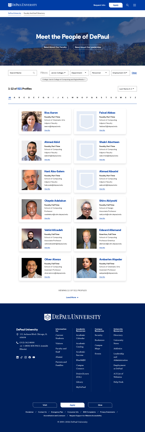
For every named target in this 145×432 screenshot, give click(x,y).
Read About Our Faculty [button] (55, 47)
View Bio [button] (47, 130)
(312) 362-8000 (26, 343)
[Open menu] (135, 5)
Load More (71, 297)
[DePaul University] (26, 5)
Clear (134, 73)
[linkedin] (17, 357)
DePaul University (14, 13)
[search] (33, 73)
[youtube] (34, 357)
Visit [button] (45, 405)
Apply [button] (72, 405)
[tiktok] (21, 357)
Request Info (99, 5)
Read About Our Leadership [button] (88, 47)
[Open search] (128, 5)
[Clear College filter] (85, 79)
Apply (115, 5)
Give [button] (100, 405)
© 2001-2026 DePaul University (72, 422)
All (10, 97)
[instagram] (25, 357)
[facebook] (30, 357)
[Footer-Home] (72, 317)
